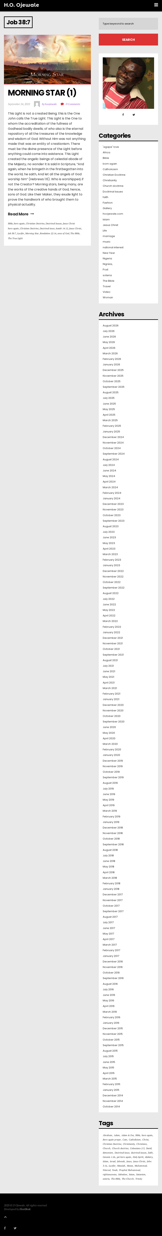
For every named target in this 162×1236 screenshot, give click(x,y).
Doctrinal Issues (54, 223)
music (106, 242)
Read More (18, 214)
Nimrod (106, 1170)
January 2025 (111, 431)
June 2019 (109, 794)
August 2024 (111, 459)
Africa (106, 152)
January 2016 (111, 1023)
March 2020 (110, 744)
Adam (117, 1135)
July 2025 (109, 398)
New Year (109, 253)
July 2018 (108, 855)
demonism (108, 1152)
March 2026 (110, 353)
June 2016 (109, 995)
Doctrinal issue (47, 228)
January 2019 (111, 822)
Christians (141, 1143)
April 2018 (109, 872)
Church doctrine (113, 186)
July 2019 (108, 789)
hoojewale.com (113, 214)
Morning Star (32, 233)
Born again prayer (112, 1139)
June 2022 (109, 604)
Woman (108, 297)
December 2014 (113, 1095)
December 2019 (113, 761)
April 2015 (109, 1073)
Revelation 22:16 (48, 233)
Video (106, 292)
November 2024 (113, 443)
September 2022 (113, 588)
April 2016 (109, 1006)
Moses (130, 1165)
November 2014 (113, 1101)
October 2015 (111, 1040)
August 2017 (110, 917)
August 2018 (110, 850)
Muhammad (141, 1165)
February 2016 (111, 1017)
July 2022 (109, 599)
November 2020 (113, 710)
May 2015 (108, 1067)
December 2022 (113, 571)
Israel (112, 1161)
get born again (124, 1156)
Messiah (121, 1165)
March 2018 (110, 878)
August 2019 (110, 783)
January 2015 (111, 1090)
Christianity (110, 180)
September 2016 (113, 978)
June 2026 (109, 336)
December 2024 (113, 437)
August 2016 (110, 984)
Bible (10, 223)
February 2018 (111, 883)
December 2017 (113, 894)
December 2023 (113, 504)
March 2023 (110, 554)
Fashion (108, 203)
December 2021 (113, 638)
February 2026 (112, 359)
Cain (124, 1139)
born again (19, 223)
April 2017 (108, 939)
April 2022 (109, 615)
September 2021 (113, 655)
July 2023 (109, 532)
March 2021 (110, 688)
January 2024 (111, 498)
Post (105, 269)
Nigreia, (108, 264)
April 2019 (109, 805)
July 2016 (108, 989)
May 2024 (109, 476)
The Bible (74, 233)
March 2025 (110, 420)
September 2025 (113, 387)
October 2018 (111, 839)
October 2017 (111, 906)
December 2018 (113, 827)
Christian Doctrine (35, 223)
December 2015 (113, 1028)
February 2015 (111, 1084)
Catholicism (110, 169)
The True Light (15, 238)
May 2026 (109, 342)
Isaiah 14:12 (62, 228)
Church (106, 1148)
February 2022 (112, 627)
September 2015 (113, 1045)
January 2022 (111, 632)
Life (105, 230)
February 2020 (112, 749)
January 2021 (111, 699)
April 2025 (109, 415)
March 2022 (110, 621)
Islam (106, 219)
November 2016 (113, 967)
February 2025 (112, 426)
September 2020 (113, 721)
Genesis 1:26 (109, 1156)
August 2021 (110, 660)
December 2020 (113, 705)
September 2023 (113, 521)
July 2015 (108, 1056)
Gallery (107, 208)
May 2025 (109, 409)
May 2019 (108, 800)
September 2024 (114, 454)
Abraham (107, 1135)
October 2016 (111, 972)
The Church (128, 1178)
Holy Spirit (138, 1156)
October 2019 (111, 772)
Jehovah (121, 1161)
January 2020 (111, 755)
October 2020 (112, 716)
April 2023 (109, 549)
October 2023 (112, 515)
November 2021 (113, 643)
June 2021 (109, 671)
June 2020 (109, 727)
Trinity (138, 1178)
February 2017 (111, 950)
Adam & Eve (127, 1135)
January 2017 (111, 956)
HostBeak (25, 1209)
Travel (107, 286)
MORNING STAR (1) (42, 92)
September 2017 (113, 911)
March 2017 (110, 945)
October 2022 (112, 582)
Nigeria (107, 258)
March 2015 (110, 1079)
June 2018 (109, 861)
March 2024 (110, 487)
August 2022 (111, 593)
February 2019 (111, 816)
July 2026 (109, 331)
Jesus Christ (69, 223)
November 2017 (112, 900)
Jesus (129, 1161)
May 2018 (108, 866)
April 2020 (109, 738)
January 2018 (111, 889)
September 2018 (113, 844)
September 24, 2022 (19, 104)
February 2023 (112, 560)
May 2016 (108, 1000)
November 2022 (113, 576)
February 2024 (112, 493)
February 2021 (111, 694)
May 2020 (109, 733)
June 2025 (109, 404)
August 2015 (110, 1051)
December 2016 (113, 961)
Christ (145, 1139)
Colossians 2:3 (137, 1148)
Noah (115, 1170)
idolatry (149, 1156)
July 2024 (109, 465)
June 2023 (109, 537)
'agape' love (111, 147)
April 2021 (109, 682)
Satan (132, 1174)
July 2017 (108, 922)
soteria (107, 275)
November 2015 (113, 1034)
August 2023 (111, 526)
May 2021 (108, 677)
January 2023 (111, 565)
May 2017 (108, 934)
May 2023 (109, 543)
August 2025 (111, 392)
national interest (113, 247)
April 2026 (109, 348)
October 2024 (112, 448)
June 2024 (109, 470)
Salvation (122, 1174)
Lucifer (20, 233)
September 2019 (113, 777)
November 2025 (113, 376)
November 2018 (113, 833)
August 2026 (111, 325)
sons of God (63, 233)
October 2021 (111, 649)
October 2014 (111, 1106)
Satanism (140, 1174)
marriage (109, 236)
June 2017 (109, 928)
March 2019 (110, 811)
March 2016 (110, 1012)
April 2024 (109, 481)
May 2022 (109, 610)
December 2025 (113, 370)
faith (105, 197)
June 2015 (109, 1062)
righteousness (110, 1174)
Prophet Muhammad (129, 1170)
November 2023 (113, 509)
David (149, 1148)
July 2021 (108, 666)
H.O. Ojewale (21, 5)
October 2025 (112, 381)
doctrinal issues (138, 1152)
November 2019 (113, 766)
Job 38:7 (12, 233)
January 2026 (111, 364)
